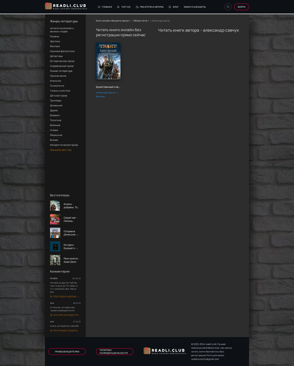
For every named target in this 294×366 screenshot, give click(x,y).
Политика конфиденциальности (114, 351)
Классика (55, 80)
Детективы (56, 56)
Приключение (58, 75)
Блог (176, 6)
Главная (107, 6)
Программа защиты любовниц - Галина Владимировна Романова (67, 330)
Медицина (56, 135)
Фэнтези (55, 46)
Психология (57, 85)
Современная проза (62, 66)
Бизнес (54, 140)
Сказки (54, 130)
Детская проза (58, 95)
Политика (55, 120)
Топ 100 (126, 6)
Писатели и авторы (152, 6)
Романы (54, 36)
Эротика (55, 41)
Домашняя (56, 105)
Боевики (55, 115)
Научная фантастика (62, 51)
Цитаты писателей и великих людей (62, 30)
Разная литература (61, 70)
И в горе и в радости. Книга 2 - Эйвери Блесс (67, 315)
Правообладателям (67, 351)
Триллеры (55, 100)
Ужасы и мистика (60, 90)
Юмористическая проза (64, 144)
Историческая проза (62, 61)
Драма (54, 110)
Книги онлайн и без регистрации (112, 20)
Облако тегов (140, 20)
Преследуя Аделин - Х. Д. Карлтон (67, 296)
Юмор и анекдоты (195, 6)
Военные (55, 125)
